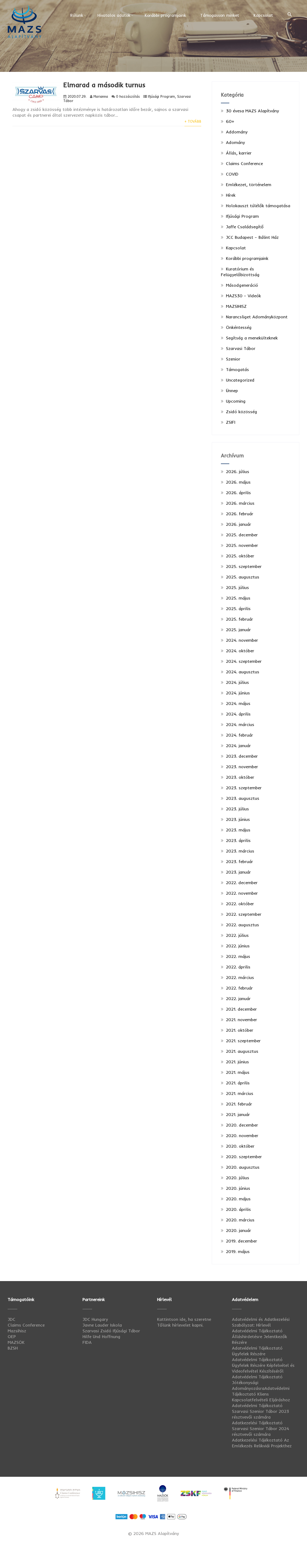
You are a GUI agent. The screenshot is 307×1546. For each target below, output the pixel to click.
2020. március (240, 1220)
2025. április (238, 608)
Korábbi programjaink (165, 15)
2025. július (237, 587)
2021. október (239, 1030)
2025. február (239, 619)
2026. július (237, 471)
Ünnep (232, 390)
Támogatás (237, 369)
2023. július (237, 809)
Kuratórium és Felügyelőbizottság (240, 271)
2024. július (237, 682)
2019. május (238, 1251)
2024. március (240, 724)
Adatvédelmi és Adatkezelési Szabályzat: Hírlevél (260, 1322)
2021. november (241, 1019)
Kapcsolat (263, 15)
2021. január (238, 1114)
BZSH (13, 1348)
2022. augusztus (242, 925)
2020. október (240, 1146)
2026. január (238, 524)
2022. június (238, 946)
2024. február (239, 735)
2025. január (238, 629)
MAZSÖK (16, 1342)
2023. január (238, 872)
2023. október (240, 777)
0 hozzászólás (128, 96)
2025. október (240, 556)
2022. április (238, 967)
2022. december (242, 882)
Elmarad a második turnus (104, 85)
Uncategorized (240, 380)
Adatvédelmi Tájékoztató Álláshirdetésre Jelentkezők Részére (259, 1336)
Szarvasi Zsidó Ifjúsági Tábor (111, 1331)
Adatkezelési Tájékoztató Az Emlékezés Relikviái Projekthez (262, 1443)
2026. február (239, 513)
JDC (11, 1319)
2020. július (237, 1177)
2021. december (241, 1009)
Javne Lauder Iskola (102, 1325)
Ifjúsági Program (161, 96)
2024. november (242, 640)
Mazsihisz (17, 1331)
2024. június (238, 693)
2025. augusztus (242, 577)
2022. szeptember (243, 914)
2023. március (240, 851)
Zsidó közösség (241, 411)
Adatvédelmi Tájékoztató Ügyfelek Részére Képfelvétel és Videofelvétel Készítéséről (263, 1365)
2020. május (238, 1199)
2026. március (240, 503)
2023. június (238, 819)
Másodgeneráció (242, 285)
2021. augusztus (242, 1051)
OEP (12, 1336)
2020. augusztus (243, 1167)
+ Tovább (192, 121)
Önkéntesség (239, 327)
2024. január (238, 745)
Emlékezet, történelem (248, 184)
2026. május (238, 482)
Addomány (237, 132)
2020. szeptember (244, 1156)
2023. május (238, 830)
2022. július (237, 935)
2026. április (238, 492)
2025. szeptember (244, 566)
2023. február (239, 861)
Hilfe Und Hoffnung (101, 1336)
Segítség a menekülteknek (252, 338)
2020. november (242, 1135)
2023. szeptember (244, 787)
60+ (230, 121)
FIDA (87, 1342)
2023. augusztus (242, 798)
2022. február (239, 988)
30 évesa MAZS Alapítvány (252, 111)
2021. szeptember (243, 1040)
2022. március (240, 977)
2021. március (239, 1093)
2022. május (238, 956)
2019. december (241, 1241)
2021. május (237, 1072)
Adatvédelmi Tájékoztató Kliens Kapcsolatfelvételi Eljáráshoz (261, 1394)
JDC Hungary (95, 1319)
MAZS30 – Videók (243, 295)
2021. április (238, 1083)
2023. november (242, 766)
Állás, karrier (239, 153)
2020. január (238, 1230)
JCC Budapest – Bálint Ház (252, 237)
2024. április (238, 714)
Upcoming (236, 401)
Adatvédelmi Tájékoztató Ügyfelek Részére (257, 1351)
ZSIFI (230, 422)
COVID (232, 174)
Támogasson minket (219, 15)
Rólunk (76, 15)
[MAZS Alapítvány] (24, 5)
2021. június (237, 1062)
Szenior (233, 359)
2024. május (238, 703)
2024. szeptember (244, 661)
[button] (289, 14)
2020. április (238, 1209)
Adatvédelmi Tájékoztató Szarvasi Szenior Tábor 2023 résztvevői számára (260, 1411)
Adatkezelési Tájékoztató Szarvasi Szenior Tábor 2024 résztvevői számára (260, 1428)
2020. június (238, 1188)
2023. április (238, 840)
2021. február (239, 1104)
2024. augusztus (242, 672)
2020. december (242, 1125)
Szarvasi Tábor (240, 348)
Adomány (235, 142)
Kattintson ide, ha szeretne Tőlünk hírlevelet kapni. (184, 1322)
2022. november (242, 893)
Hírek (231, 195)
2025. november (242, 545)
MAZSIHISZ (236, 306)
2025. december (242, 535)
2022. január (238, 998)
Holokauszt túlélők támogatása (258, 205)
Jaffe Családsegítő (245, 226)
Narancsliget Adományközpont (257, 317)
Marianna (101, 96)
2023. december (242, 756)
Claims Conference (244, 163)
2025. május (238, 598)
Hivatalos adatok (113, 15)
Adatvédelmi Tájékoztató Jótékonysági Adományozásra (257, 1382)
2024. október (240, 650)
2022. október (240, 903)
